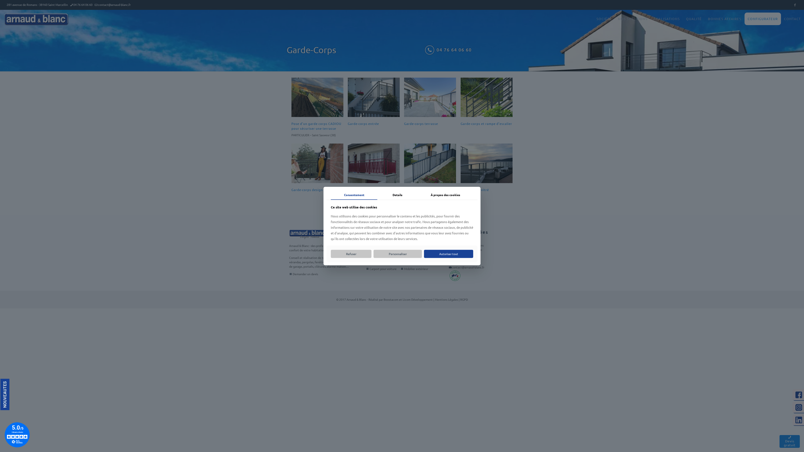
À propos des (445, 195)
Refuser (351, 254)
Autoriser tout (448, 254)
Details (397, 195)
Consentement (354, 195)
